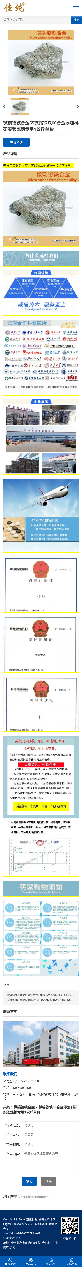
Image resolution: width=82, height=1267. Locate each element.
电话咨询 (10, 1264)
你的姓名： (13, 1125)
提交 (29, 1181)
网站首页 (71, 1264)
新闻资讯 (51, 1264)
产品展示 (31, 1264)
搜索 (76, 19)
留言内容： (13, 1154)
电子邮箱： (13, 1144)
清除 (48, 1181)
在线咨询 (16, 142)
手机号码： (13, 1135)
